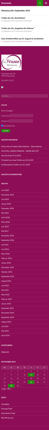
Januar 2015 (6, 304)
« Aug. (3, 389)
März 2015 (5, 294)
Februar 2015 (6, 299)
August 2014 (6, 322)
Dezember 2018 (7, 208)
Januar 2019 (6, 204)
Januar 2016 (6, 263)
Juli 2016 (4, 245)
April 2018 (5, 217)
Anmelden (5, 404)
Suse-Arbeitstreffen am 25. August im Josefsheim (22, 38)
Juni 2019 (5, 199)
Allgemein (5, 352)
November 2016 (7, 235)
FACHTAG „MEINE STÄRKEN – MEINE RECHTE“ (20, 151)
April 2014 (5, 335)
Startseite (6, 3)
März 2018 (5, 222)
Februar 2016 (6, 258)
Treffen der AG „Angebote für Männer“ (17, 28)
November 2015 (7, 267)
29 (11, 386)
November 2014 (7, 313)
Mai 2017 (5, 231)
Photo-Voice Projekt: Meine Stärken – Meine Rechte (21, 146)
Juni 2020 (5, 190)
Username (5, 116)
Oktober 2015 (6, 272)
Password (5, 121)
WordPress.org (7, 418)
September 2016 (7, 240)
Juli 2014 (4, 326)
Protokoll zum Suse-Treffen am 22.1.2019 (17, 160)
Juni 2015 (5, 285)
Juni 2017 (5, 226)
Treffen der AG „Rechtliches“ (13, 18)
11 (31, 375)
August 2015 (6, 281)
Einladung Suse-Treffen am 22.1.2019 (15, 165)
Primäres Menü (46, 3)
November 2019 (7, 195)
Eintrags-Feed (6, 409)
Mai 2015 (5, 290)
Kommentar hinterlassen (24, 21)
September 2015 (7, 276)
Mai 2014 (5, 331)
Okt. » (9, 389)
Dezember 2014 (7, 308)
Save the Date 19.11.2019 (11, 155)
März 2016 (5, 254)
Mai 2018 (5, 213)
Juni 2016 (5, 249)
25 (31, 382)
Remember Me (9, 126)
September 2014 (7, 317)
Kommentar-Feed (8, 413)
